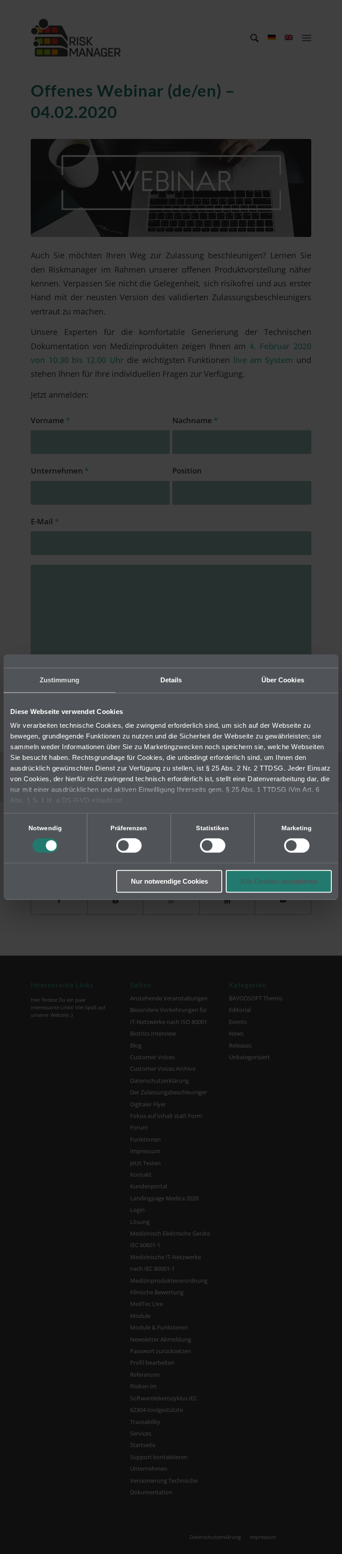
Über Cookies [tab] (282, 680)
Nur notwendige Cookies (169, 881)
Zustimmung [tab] (59, 680)
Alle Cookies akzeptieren (278, 881)
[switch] (129, 846)
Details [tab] (171, 680)
